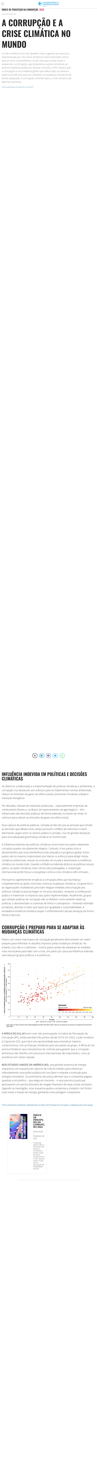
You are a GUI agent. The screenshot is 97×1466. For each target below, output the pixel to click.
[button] (34, 755)
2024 (41, 9)
